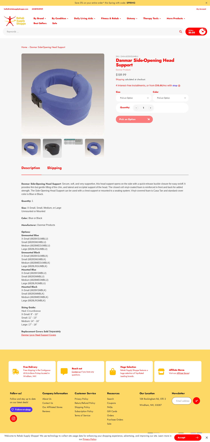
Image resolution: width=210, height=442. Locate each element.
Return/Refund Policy (85, 403)
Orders (110, 415)
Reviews (46, 411)
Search (110, 399)
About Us (46, 399)
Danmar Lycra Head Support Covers (38, 335)
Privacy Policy (81, 399)
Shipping (120, 79)
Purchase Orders (115, 419)
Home (24, 47)
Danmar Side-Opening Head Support (47, 47)
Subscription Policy (84, 411)
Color (156, 92)
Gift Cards (112, 411)
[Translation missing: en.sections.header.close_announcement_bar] (206, 2)
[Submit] (196, 400)
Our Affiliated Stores (52, 407)
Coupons (111, 403)
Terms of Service (82, 415)
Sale (109, 423)
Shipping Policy (82, 407)
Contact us (76, 371)
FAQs (109, 407)
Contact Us (47, 403)
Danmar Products (123, 69)
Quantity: (125, 107)
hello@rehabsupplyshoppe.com (16, 9)
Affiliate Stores (183, 373)
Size (118, 92)
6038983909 (37, 9)
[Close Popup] (207, 437)
